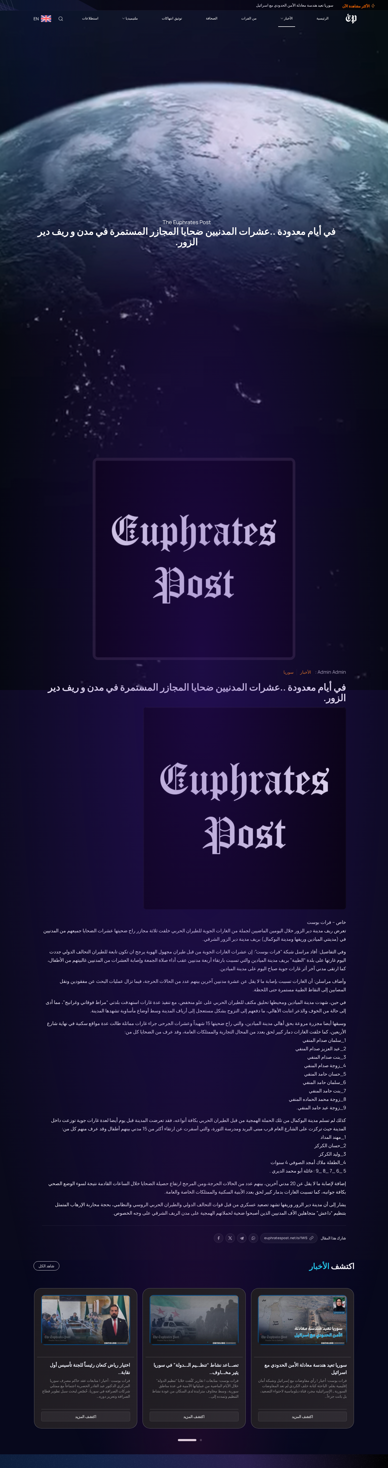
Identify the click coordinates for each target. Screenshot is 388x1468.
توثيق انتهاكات (172, 18)
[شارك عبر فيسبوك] (218, 1238)
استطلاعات (90, 18)
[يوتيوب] (13, 5)
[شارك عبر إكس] (230, 1238)
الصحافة (211, 18)
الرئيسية (322, 18)
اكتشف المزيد (302, 1416)
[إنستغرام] (17, 5)
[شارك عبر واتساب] (253, 1238)
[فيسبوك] (24, 5)
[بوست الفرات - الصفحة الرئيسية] (351, 18)
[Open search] (60, 18)
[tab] (201, 1440)
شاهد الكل (46, 1265)
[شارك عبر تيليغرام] (242, 1238)
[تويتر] (20, 5)
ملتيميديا (132, 18)
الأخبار (288, 18)
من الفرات (249, 18)
